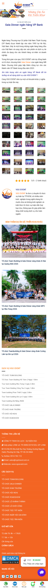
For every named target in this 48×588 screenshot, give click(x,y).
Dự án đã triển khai (24, 22)
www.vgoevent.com (19, 464)
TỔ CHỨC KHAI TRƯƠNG (11, 409)
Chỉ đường (42, 587)
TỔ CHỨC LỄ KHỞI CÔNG (12, 506)
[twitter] (11, 576)
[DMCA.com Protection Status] (10, 560)
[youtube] (7, 576)
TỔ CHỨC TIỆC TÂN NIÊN (12, 519)
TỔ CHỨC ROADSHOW (10, 418)
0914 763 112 (16, 456)
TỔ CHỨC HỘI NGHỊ (9, 414)
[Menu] (3, 3)
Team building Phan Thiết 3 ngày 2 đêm (17, 392)
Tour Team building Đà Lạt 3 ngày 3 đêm (17, 397)
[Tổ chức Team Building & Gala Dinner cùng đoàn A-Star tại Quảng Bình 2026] (24, 241)
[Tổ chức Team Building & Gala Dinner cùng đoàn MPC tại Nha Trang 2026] (24, 286)
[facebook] (3, 576)
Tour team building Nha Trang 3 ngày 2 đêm (18, 384)
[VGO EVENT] (24, 5)
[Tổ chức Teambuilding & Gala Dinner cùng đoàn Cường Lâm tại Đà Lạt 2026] (24, 331)
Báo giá (24, 587)
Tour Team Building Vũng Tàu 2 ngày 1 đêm (18, 388)
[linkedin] (19, 576)
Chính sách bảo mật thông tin (13, 553)
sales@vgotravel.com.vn (19, 460)
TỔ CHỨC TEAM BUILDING (12, 375)
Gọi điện (5, 587)
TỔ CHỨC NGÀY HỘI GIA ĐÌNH (14, 515)
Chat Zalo (15, 587)
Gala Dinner (26, 62)
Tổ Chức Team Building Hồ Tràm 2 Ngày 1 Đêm (20, 380)
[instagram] (15, 576)
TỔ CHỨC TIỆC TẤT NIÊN (12, 510)
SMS (33, 587)
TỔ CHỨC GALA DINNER (11, 405)
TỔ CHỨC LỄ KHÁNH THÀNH (13, 501)
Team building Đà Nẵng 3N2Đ (13, 401)
